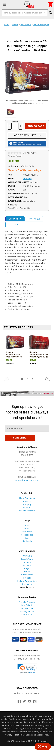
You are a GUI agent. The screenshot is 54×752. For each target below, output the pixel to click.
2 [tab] (27, 379)
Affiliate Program (27, 510)
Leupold (27, 578)
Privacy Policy (27, 611)
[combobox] (25, 12)
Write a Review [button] (15, 156)
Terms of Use (27, 608)
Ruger (27, 568)
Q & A (15, 224)
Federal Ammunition (27, 581)
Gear (27, 538)
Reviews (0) (34, 218)
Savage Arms (27, 559)
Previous (6, 379)
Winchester (27, 574)
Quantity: (15, 121)
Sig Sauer (27, 565)
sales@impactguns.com (27, 480)
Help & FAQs (27, 605)
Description (15, 218)
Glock (27, 571)
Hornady (27, 562)
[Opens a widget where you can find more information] (42, 747)
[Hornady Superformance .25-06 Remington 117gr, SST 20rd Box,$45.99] (39, 342)
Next (47, 379)
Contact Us (27, 614)
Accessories (27, 535)
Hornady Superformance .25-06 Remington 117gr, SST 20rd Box (39, 355)
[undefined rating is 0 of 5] (15, 153)
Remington (27, 584)
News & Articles (27, 498)
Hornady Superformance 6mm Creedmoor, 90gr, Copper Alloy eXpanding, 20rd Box (14, 358)
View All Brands (27, 587)
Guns (27, 525)
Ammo (27, 528)
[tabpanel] (15, 353)
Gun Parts (27, 531)
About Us (27, 501)
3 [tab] (32, 379)
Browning (27, 556)
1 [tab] (22, 379)
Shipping (27, 504)
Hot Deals (27, 541)
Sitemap (27, 507)
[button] (27, 669)
